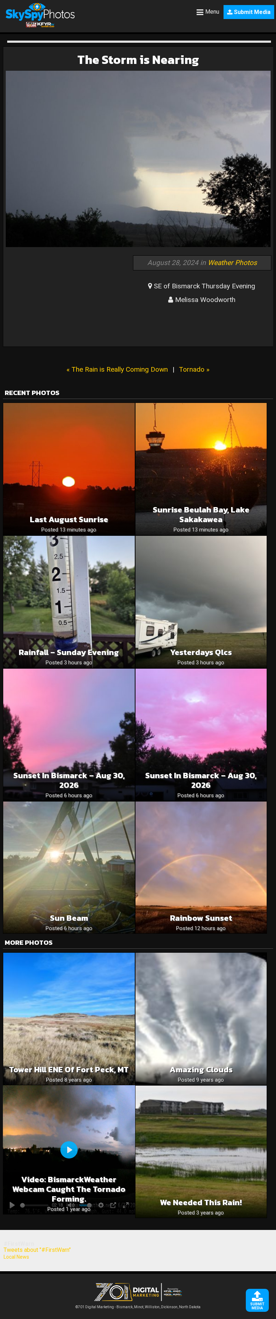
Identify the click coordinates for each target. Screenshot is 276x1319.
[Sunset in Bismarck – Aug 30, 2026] (69, 734)
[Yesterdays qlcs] (201, 601)
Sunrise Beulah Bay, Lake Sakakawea (201, 514)
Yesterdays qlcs (201, 652)
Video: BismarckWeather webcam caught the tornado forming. (68, 1189)
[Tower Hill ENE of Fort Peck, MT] (69, 1018)
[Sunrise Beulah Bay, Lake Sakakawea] (201, 469)
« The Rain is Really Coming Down (117, 369)
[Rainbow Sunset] (201, 867)
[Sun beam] (69, 867)
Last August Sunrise (69, 519)
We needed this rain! (201, 1202)
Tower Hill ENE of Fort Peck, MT (69, 1069)
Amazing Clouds (201, 1069)
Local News (16, 1257)
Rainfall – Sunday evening (69, 652)
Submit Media (252, 12)
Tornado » (194, 369)
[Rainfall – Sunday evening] (69, 601)
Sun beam (69, 918)
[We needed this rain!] (201, 1151)
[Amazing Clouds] (201, 1018)
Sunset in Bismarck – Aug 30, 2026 (69, 780)
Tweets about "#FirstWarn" (37, 1249)
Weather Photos (232, 263)
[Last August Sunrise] (69, 469)
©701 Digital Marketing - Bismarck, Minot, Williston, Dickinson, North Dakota (138, 1307)
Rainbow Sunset (201, 918)
